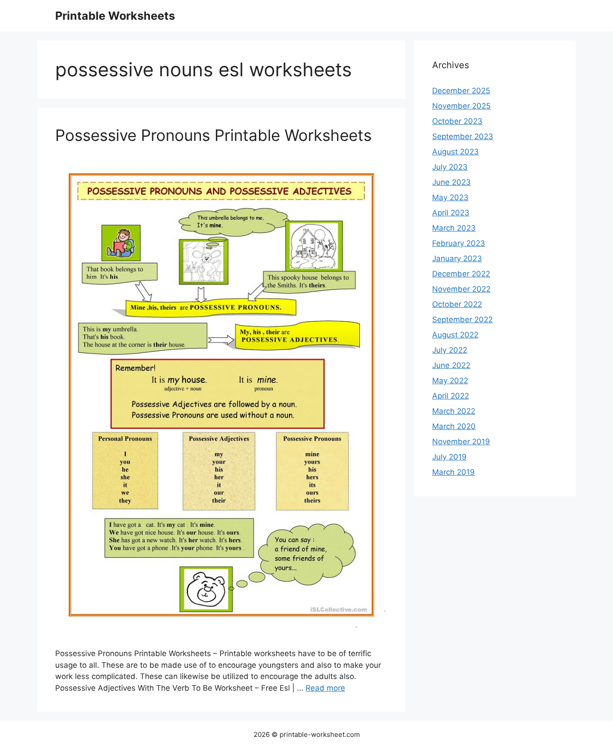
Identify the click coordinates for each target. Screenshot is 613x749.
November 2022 (461, 289)
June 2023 (451, 182)
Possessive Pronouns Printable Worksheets (213, 135)
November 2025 (461, 105)
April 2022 (450, 395)
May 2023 (450, 197)
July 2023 (450, 166)
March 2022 (453, 411)
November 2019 (461, 441)
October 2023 (457, 121)
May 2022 (450, 380)
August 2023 (455, 151)
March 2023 (454, 227)
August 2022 (455, 334)
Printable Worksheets (115, 15)
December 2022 (461, 273)
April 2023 (450, 212)
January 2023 (457, 258)
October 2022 (457, 304)
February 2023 (458, 243)
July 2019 (449, 456)
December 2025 (461, 90)
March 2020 (454, 426)
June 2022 (451, 365)
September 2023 (462, 136)
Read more (325, 687)
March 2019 (453, 472)
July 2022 (449, 350)
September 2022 (462, 319)
